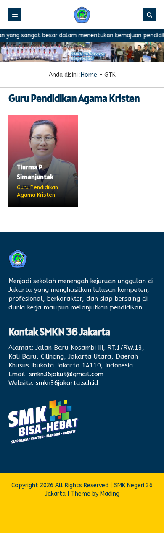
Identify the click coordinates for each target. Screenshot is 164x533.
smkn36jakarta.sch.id (67, 383)
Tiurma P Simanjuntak (35, 171)
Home (89, 74)
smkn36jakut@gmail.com (66, 374)
